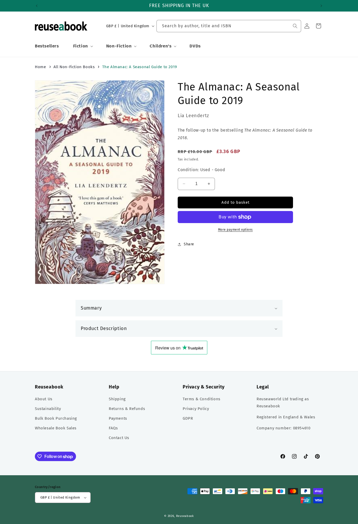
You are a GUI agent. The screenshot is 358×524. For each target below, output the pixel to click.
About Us (43, 399)
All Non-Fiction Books (74, 66)
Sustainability (48, 408)
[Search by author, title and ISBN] (295, 26)
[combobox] (229, 26)
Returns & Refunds (127, 408)
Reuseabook (185, 516)
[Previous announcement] (36, 6)
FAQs (113, 428)
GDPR (188, 418)
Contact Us (119, 437)
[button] (82, 46)
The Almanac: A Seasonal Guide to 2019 (139, 66)
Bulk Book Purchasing (56, 418)
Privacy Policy (196, 408)
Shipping (117, 399)
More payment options (235, 229)
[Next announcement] (321, 6)
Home (40, 66)
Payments (118, 418)
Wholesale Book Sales (56, 428)
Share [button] (189, 244)
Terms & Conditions (201, 399)
